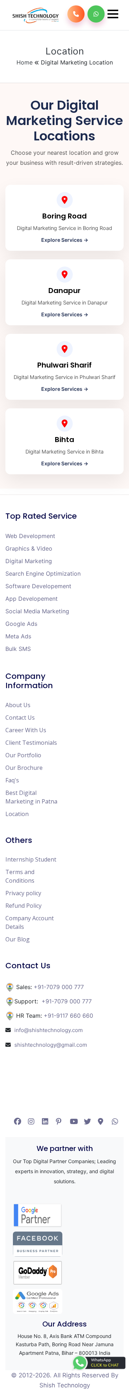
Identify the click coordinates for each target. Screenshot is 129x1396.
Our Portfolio (23, 755)
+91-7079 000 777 (58, 986)
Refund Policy (23, 906)
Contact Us (20, 717)
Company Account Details (29, 922)
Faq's (12, 780)
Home (25, 62)
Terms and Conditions (19, 876)
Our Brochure (24, 768)
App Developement (31, 598)
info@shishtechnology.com (48, 1030)
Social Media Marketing (37, 611)
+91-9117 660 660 (68, 1015)
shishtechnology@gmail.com (50, 1044)
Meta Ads (18, 636)
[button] (113, 14)
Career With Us (25, 730)
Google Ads (21, 623)
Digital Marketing (28, 561)
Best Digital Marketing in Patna (31, 797)
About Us (17, 705)
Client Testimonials (31, 743)
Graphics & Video (28, 548)
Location (17, 814)
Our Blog (17, 939)
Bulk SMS (18, 648)
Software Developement (38, 586)
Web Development (30, 535)
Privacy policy (23, 893)
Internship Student (30, 859)
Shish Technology (64, 1385)
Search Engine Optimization (43, 573)
